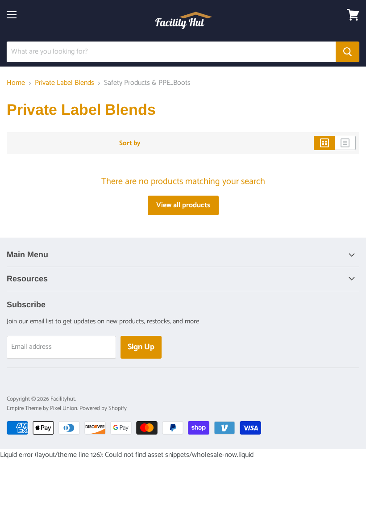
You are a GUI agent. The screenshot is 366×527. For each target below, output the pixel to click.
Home (16, 83)
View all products (183, 205)
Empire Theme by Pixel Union (42, 408)
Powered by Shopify (103, 408)
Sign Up (141, 347)
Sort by (130, 143)
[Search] (347, 52)
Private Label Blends (64, 83)
